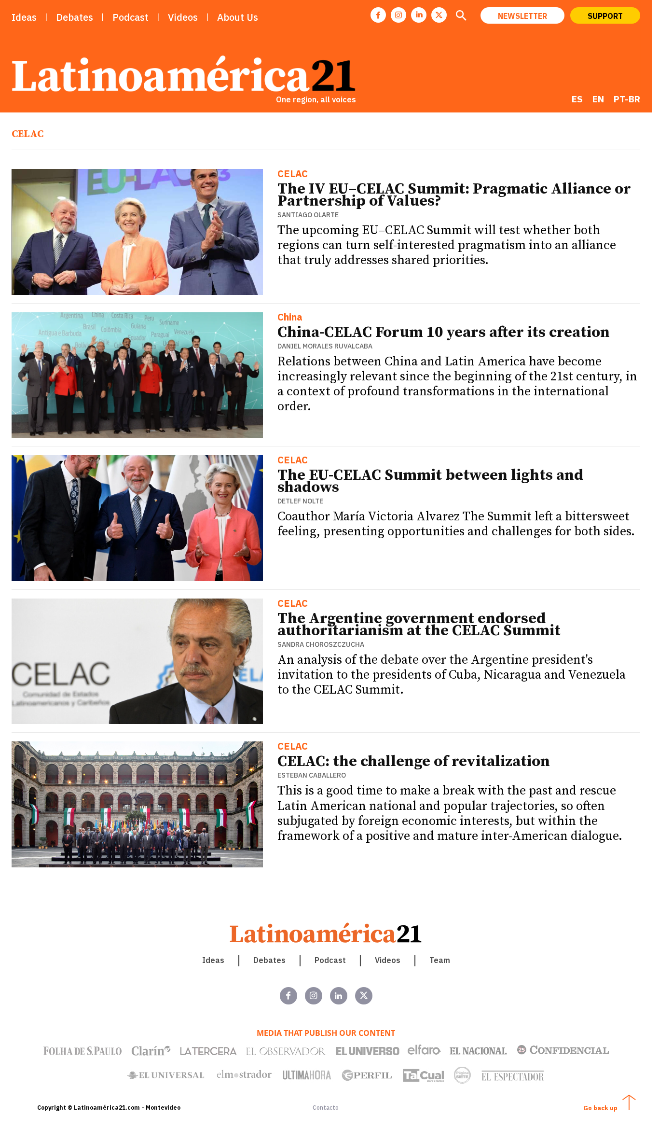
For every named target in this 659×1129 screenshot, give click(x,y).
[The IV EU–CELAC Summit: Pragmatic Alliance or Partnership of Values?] (137, 232)
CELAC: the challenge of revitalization (413, 761)
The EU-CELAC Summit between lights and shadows (430, 481)
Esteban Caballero (311, 775)
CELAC (292, 174)
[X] (439, 15)
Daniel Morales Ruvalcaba (324, 346)
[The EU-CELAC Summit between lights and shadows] (137, 518)
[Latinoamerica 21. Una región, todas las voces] (326, 932)
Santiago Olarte (308, 214)
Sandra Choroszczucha (320, 644)
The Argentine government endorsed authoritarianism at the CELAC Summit (419, 625)
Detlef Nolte (300, 501)
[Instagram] (398, 15)
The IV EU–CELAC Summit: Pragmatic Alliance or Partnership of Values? (454, 195)
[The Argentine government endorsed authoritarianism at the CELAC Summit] (137, 662)
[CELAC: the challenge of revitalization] (137, 804)
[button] (461, 16)
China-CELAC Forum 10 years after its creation (443, 332)
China (289, 317)
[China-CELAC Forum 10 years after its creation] (137, 375)
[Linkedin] (418, 15)
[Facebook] (378, 15)
